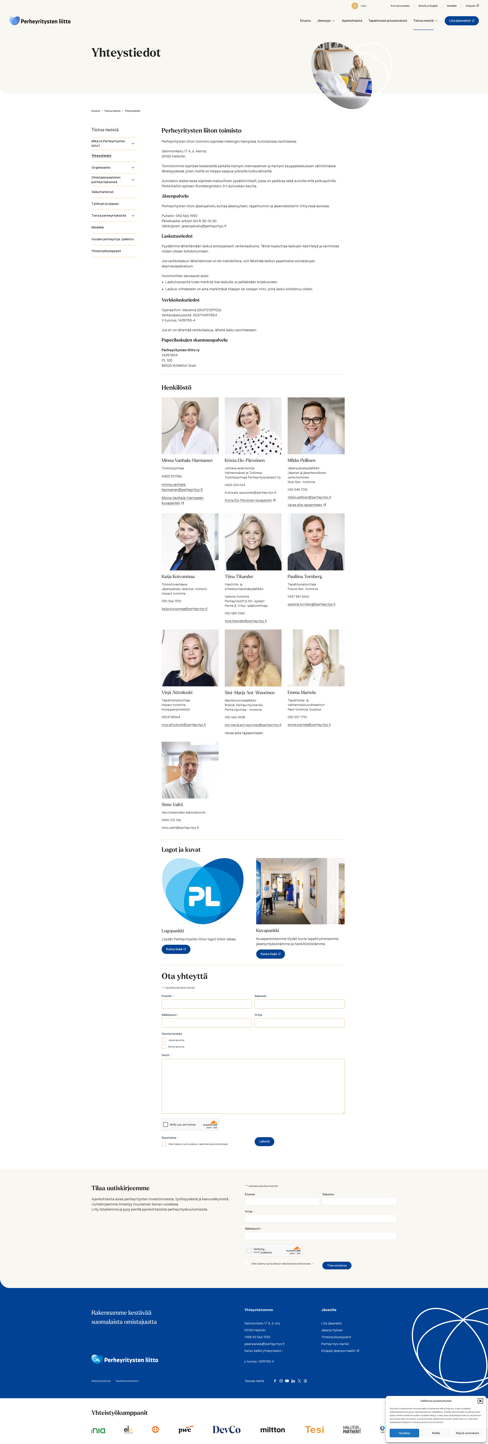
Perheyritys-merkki (335, 1344)
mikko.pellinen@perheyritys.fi (309, 497)
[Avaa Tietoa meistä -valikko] (436, 20)
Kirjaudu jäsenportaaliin (339, 1351)
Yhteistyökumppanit (336, 1337)
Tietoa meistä (423, 21)
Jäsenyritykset (332, 1330)
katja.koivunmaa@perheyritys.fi (184, 609)
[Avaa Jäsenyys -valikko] (333, 20)
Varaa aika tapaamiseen (306, 505)
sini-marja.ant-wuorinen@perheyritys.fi (253, 725)
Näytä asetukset (467, 1433)
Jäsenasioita (176, 1040)
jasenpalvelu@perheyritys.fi (264, 1344)
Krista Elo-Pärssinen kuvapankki (249, 500)
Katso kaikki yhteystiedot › (263, 1351)
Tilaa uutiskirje (337, 1265)
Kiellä (436, 1433)
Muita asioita (176, 1046)
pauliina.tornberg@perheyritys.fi (311, 604)
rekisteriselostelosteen (213, 1144)
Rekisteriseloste (101, 1381)
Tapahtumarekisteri (127, 1381)
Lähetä (264, 1141)
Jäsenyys (324, 21)
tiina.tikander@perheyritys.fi (246, 621)
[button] (480, 1401)
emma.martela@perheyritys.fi (309, 725)
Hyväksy (404, 1433)
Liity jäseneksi (331, 1323)
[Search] (355, 5)
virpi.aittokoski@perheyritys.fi (184, 725)
